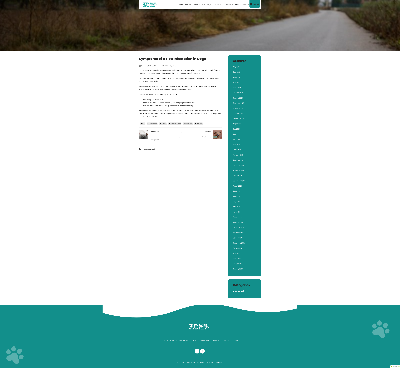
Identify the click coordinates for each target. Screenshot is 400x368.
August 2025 (237, 124)
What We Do (198, 4)
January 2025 (238, 160)
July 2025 (236, 129)
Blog (237, 4)
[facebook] (197, 351)
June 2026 (236, 72)
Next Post (198, 132)
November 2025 (238, 108)
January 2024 (238, 222)
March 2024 (237, 212)
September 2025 (239, 118)
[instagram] (202, 351)
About (187, 4)
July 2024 (236, 191)
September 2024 (239, 181)
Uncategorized (171, 66)
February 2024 (238, 217)
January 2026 (238, 98)
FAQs (209, 4)
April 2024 (236, 207)
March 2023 (237, 258)
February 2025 (238, 155)
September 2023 (239, 243)
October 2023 (237, 238)
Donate (228, 4)
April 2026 (236, 82)
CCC (143, 123)
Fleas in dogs (188, 123)
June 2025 (236, 134)
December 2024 (238, 165)
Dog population (153, 123)
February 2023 (238, 264)
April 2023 (236, 253)
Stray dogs (199, 123)
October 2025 (237, 113)
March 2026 (237, 87)
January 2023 (238, 269)
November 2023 (238, 232)
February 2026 (238, 93)
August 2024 (237, 186)
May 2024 (236, 201)
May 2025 (236, 139)
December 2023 (238, 227)
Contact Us (245, 4)
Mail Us (255, 3)
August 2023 (237, 248)
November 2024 (238, 170)
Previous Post (161, 134)
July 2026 (236, 67)
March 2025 (237, 150)
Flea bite (164, 123)
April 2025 (236, 144)
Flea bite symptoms (176, 123)
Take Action (217, 4)
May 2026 (236, 77)
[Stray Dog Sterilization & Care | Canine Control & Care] (149, 5)
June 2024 (236, 196)
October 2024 (237, 175)
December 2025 (238, 103)
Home (181, 4)
